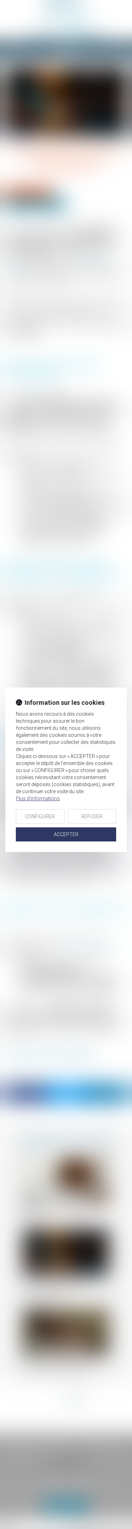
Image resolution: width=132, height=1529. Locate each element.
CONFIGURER (40, 816)
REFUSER (91, 816)
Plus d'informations (38, 798)
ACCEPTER (66, 834)
